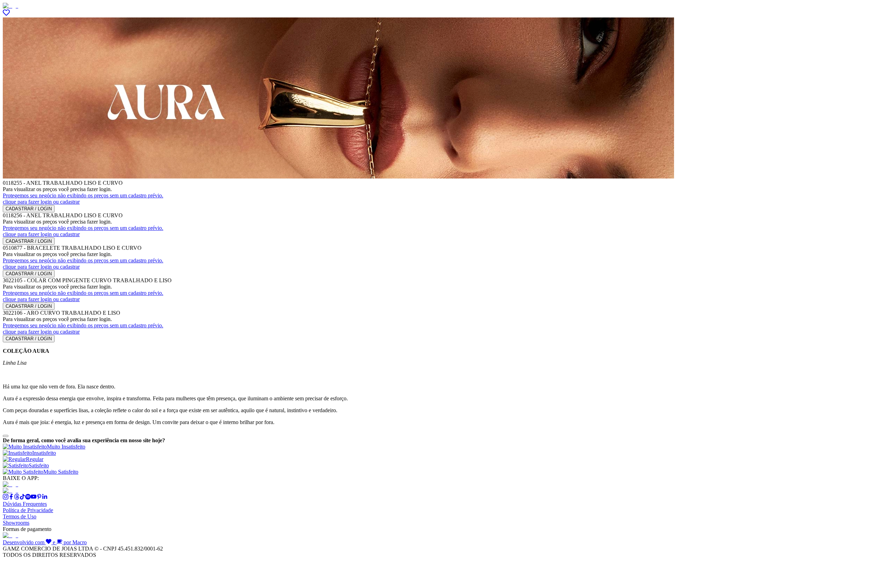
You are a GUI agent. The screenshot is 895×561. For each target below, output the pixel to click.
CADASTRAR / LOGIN (29, 208)
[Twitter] (17, 498)
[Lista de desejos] (6, 14)
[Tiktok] (22, 498)
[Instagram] (5, 498)
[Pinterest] (39, 498)
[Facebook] (11, 498)
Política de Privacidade (28, 510)
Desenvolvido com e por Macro (45, 542)
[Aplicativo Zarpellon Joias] (10, 484)
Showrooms (16, 523)
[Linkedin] (45, 498)
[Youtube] (33, 498)
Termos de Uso (19, 516)
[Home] (10, 6)
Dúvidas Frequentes (25, 504)
